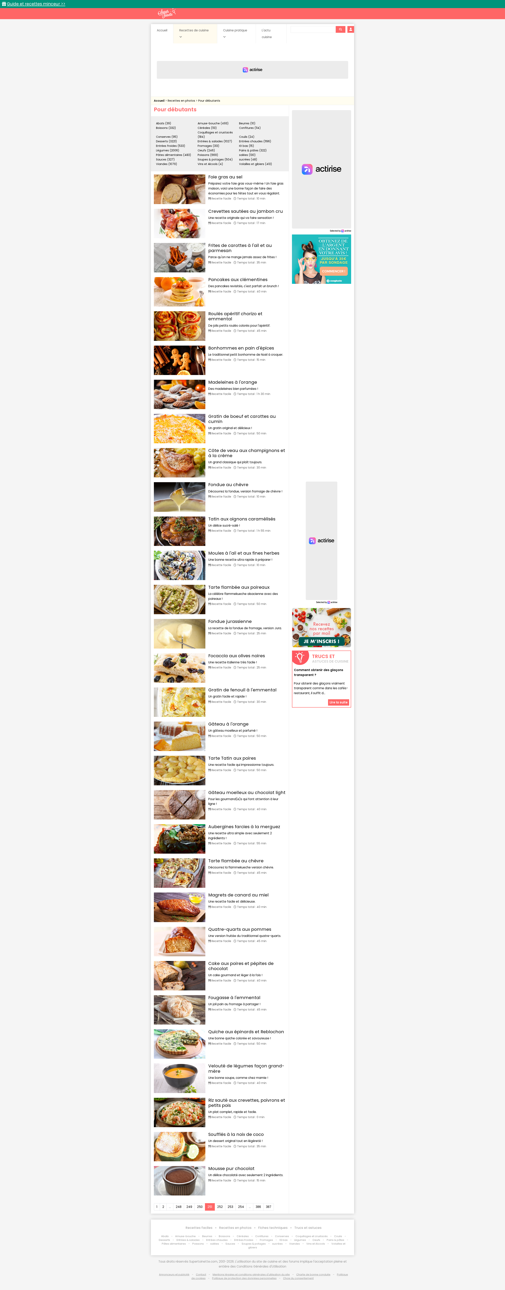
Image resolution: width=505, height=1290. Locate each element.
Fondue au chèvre (228, 485)
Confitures (261, 1236)
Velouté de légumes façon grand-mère (246, 1068)
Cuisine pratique (235, 30)
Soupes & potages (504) (215, 159)
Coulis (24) (246, 137)
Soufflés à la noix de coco (236, 1134)
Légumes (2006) (167, 150)
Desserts (164, 1240)
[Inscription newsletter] (321, 627)
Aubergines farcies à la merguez (244, 827)
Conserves (282, 1236)
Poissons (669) (208, 155)
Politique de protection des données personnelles (244, 1278)
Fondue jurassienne (230, 621)
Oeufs (316, 1240)
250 (200, 1207)
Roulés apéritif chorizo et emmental (235, 316)
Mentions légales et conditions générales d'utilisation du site (251, 1274)
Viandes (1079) (166, 164)
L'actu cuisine (267, 33)
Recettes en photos (182, 101)
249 (189, 1207)
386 (258, 1207)
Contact (201, 1274)
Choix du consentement (298, 1278)
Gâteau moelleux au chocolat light (246, 792)
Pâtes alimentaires (174, 1243)
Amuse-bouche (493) (213, 123)
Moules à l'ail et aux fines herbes (243, 553)
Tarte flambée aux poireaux (238, 587)
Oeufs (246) (206, 150)
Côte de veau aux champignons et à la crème (246, 453)
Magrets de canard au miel (238, 895)
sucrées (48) (248, 159)
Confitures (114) (250, 128)
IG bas (284, 1240)
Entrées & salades (188, 1240)
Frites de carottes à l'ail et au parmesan (240, 248)
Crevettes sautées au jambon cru (245, 211)
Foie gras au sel (225, 177)
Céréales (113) (207, 128)
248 (178, 1207)
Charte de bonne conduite (313, 1274)
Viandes (294, 1243)
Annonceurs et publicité (174, 1274)
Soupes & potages (254, 1243)
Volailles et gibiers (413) (255, 164)
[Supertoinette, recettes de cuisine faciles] (167, 13)
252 (220, 1207)
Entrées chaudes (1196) (255, 141)
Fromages (266, 1240)
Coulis (338, 1236)
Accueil (162, 30)
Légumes (300, 1240)
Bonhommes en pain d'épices (241, 348)
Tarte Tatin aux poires (232, 758)
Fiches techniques (273, 1227)
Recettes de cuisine (194, 30)
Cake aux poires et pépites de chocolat (241, 966)
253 (230, 1207)
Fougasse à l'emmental (234, 998)
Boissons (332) (166, 128)
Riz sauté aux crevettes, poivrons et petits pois (246, 1102)
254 (241, 1207)
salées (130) (247, 155)
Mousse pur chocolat (231, 1168)
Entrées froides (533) (170, 146)
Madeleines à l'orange (232, 382)
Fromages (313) (208, 146)
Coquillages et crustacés (312, 1236)
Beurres (207, 1236)
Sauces (230, 1243)
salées (214, 1243)
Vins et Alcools (315, 1243)
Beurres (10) (247, 123)
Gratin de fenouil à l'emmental (242, 690)
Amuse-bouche (185, 1236)
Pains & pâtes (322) (253, 150)
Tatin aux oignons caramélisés (241, 519)
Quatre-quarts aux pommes (239, 929)
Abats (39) (163, 123)
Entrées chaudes (217, 1240)
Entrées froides (243, 1240)
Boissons (224, 1236)
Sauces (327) (165, 159)
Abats (165, 1236)
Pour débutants (209, 101)
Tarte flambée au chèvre (236, 861)
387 (268, 1207)
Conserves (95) (167, 137)
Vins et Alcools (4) (210, 164)
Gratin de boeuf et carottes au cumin (242, 419)
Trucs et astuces (308, 1227)
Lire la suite (339, 702)
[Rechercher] (340, 29)
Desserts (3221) (166, 141)
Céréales (243, 1236)
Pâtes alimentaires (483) (173, 155)
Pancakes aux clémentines (237, 280)
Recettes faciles (199, 1227)
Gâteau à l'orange (228, 724)
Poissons (198, 1243)
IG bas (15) (246, 146)
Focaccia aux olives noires (236, 656)
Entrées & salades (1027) (215, 141)
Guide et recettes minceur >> (36, 4)
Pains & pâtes (335, 1240)
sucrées (277, 1243)
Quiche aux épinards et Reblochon (246, 1032)
